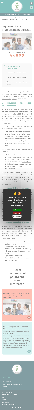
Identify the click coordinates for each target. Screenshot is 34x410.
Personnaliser (17, 216)
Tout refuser (17, 213)
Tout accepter (17, 210)
